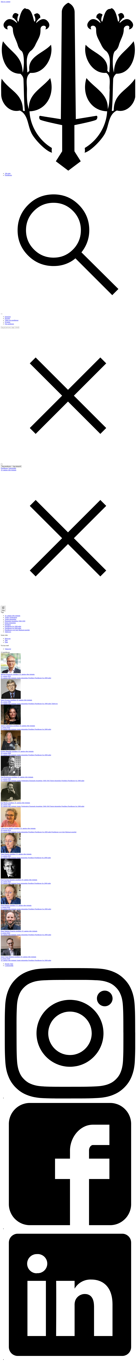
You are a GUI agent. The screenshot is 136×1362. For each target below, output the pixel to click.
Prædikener (8, 175)
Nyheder (7, 322)
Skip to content (5, 1)
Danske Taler (9, 964)
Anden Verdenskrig (11, 617)
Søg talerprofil (17, 466)
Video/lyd (8, 649)
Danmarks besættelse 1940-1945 (15, 621)
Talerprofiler (12, 468)
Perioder (7, 318)
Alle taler (8, 173)
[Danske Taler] (68, 170)
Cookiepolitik (9, 965)
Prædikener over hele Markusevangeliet (17, 630)
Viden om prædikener (11, 320)
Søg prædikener (6, 466)
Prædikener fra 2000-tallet (13, 628)
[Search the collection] (68, 311)
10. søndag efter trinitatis (12, 616)
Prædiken (8, 624)
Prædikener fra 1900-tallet (13, 626)
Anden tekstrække (10, 619)
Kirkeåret (8, 317)
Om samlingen (9, 324)
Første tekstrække (10, 623)
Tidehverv (8, 632)
